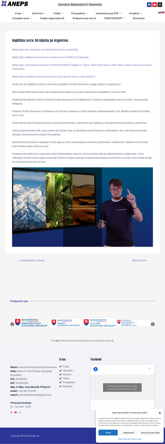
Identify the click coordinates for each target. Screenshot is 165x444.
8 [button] (68, 340)
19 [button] (94, 340)
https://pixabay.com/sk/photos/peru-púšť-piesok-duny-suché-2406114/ (57, 76)
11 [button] (75, 340)
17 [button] (89, 340)
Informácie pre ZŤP (107, 13)
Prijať (108, 432)
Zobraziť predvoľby (150, 432)
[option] (32, 323)
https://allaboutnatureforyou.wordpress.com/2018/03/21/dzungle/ (54, 57)
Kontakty (139, 18)
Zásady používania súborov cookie (129, 439)
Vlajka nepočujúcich (52, 18)
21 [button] (99, 340)
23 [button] (103, 340)
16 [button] (87, 340)
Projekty (134, 13)
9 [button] (71, 340)
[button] (160, 412)
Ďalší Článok (140, 260)
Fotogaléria (78, 13)
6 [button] (64, 340)
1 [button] (52, 340)
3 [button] (57, 340)
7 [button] (66, 340)
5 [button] (61, 340)
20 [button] (96, 340)
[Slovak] (159, 12)
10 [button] (73, 340)
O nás (18, 13)
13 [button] (80, 340)
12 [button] (78, 340)
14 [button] (82, 340)
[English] (163, 12)
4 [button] (59, 340)
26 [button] (110, 340)
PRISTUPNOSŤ (113, 18)
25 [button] (108, 340)
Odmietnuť (128, 432)
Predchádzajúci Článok (30, 260)
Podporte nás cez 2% (84, 18)
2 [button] (54, 340)
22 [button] (101, 340)
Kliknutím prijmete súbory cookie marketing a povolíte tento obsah (82, 207)
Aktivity (37, 13)
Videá (56, 13)
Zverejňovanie (20, 18)
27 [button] (112, 340)
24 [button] (105, 340)
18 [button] (92, 340)
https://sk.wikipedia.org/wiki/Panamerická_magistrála (48, 49)
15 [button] (85, 340)
